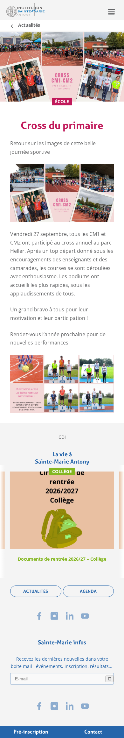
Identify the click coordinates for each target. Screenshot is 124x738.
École (62, 101)
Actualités (29, 25)
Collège (62, 471)
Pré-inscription (31, 731)
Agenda (88, 591)
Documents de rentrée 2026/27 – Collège (62, 559)
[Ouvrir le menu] (111, 11)
